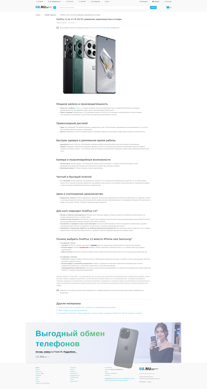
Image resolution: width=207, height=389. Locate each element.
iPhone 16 (39, 371)
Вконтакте (144, 1)
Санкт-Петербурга (124, 378)
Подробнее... (70, 352)
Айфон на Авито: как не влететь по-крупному (73, 310)
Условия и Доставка (111, 373)
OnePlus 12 (78, 108)
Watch (37, 377)
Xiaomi (72, 369)
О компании (108, 367)
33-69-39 (83, 1)
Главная (38, 15)
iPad (37, 379)
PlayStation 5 (74, 381)
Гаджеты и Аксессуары (42, 383)
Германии (113, 380)
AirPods (38, 381)
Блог (106, 371)
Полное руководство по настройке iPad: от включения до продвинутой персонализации (87, 307)
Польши (119, 380)
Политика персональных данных (149, 378)
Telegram (156, 1)
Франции (125, 380)
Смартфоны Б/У (75, 375)
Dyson (72, 379)
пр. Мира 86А (96, 1)
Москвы (116, 378)
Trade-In (107, 369)
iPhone (94, 28)
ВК (140, 373)
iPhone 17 (38, 373)
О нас (106, 1)
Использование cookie (146, 376)
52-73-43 (70, 1)
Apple (37, 367)
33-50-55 (40, 1)
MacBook (38, 375)
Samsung (101, 28)
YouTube (168, 1)
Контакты (107, 375)
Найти (153, 7)
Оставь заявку (43, 352)
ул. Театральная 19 (55, 1)
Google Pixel (74, 373)
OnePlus (72, 371)
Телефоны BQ (74, 377)
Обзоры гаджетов (50, 15)
